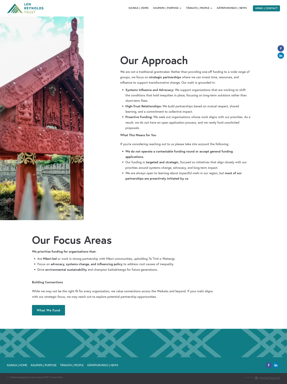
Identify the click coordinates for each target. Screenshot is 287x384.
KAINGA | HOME (139, 8)
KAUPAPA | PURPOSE (166, 8)
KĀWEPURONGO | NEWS (232, 8)
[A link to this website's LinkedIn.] (281, 55)
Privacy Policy (56, 377)
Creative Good (36, 377)
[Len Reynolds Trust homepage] (34, 8)
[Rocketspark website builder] (262, 378)
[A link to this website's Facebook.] (281, 48)
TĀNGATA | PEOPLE (198, 8)
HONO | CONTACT (266, 8)
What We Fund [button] (48, 310)
